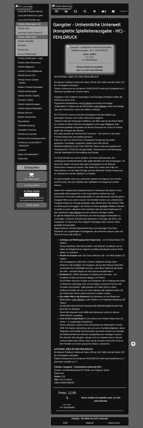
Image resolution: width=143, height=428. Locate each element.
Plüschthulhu (23, 121)
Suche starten (32, 205)
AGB (65, 423)
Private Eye (23, 49)
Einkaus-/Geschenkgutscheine (32, 138)
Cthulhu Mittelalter (26, 41)
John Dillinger (100, 106)
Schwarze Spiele (25, 100)
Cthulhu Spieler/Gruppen (29, 104)
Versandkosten (91, 60)
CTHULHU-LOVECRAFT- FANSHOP (30, 144)
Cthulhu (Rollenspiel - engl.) (30, 58)
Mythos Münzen (25, 113)
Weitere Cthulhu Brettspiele (30, 87)
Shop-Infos (23, 158)
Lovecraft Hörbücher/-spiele (30, 15)
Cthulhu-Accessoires (27, 134)
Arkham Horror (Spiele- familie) (28, 81)
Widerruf (89, 423)
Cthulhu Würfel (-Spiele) (28, 95)
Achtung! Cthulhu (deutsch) (30, 32)
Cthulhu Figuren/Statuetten (30, 108)
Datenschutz (114, 423)
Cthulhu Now (23, 28)
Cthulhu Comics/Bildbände (30, 71)
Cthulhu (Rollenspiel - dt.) (29, 24)
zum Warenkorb (31, 179)
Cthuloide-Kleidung (26, 125)
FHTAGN (22, 45)
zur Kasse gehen (32, 185)
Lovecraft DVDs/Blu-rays (29, 20)
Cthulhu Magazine (26, 67)
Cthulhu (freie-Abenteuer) (29, 62)
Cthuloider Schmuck (27, 130)
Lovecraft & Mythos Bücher (30, 11)
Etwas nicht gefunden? (28, 154)
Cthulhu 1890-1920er (27, 37)
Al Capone (87, 103)
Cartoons (22, 150)
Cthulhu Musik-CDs (27, 75)
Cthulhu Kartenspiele (27, 91)
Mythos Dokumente (27, 117)
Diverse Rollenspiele (27, 54)
